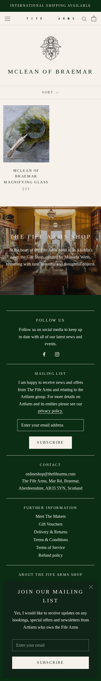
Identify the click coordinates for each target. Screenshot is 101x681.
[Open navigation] (7, 18)
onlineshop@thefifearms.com (50, 474)
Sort (48, 92)
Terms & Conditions (50, 539)
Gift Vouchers (50, 524)
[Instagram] (57, 354)
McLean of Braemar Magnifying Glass (26, 176)
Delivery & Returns (50, 532)
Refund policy (51, 555)
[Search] (84, 18)
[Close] (91, 587)
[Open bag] (94, 18)
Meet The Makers (51, 516)
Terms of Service (50, 547)
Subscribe (50, 663)
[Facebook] (44, 354)
